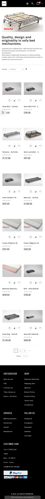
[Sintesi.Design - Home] (4, 3)
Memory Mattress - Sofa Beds (15, 288)
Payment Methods (31, 379)
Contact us (8, 388)
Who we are (8, 379)
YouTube (27, 436)
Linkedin (27, 431)
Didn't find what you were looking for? (22, 497)
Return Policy (29, 392)
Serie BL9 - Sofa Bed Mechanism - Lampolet (21, 106)
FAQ (5, 384)
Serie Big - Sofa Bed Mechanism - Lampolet (20, 334)
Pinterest (28, 427)
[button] (19, 100)
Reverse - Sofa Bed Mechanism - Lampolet (20, 152)
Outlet (6, 427)
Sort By (4, 69)
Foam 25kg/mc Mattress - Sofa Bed (17, 243)
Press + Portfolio (10, 396)
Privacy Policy (29, 396)
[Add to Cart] (9, 100)
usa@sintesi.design (12, 467)
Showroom (8, 423)
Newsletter (8, 431)
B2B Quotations (10, 419)
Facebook (28, 419)
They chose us (9, 392)
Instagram (28, 423)
